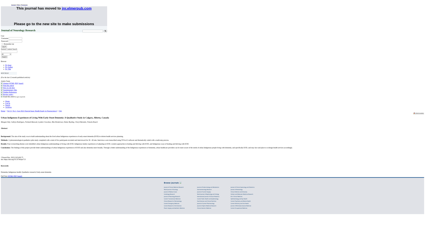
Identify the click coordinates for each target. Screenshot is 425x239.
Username (4, 38)
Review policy (8, 94)
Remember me (9, 44)
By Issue (8, 65)
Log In (7, 103)
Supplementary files (10, 90)
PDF (16, 83)
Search (7, 105)
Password (4, 41)
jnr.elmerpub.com (77, 8)
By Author (9, 67)
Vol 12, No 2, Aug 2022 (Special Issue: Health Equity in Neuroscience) (32, 111)
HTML (11, 83)
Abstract (6, 83)
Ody (60, 111)
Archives (8, 107)
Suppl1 (20, 83)
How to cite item (9, 88)
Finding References (10, 92)
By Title (8, 69)
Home (7, 101)
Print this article (8, 86)
